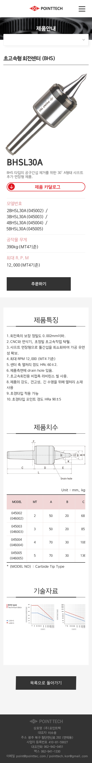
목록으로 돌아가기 (46, 683)
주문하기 (38, 284)
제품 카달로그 (47, 187)
